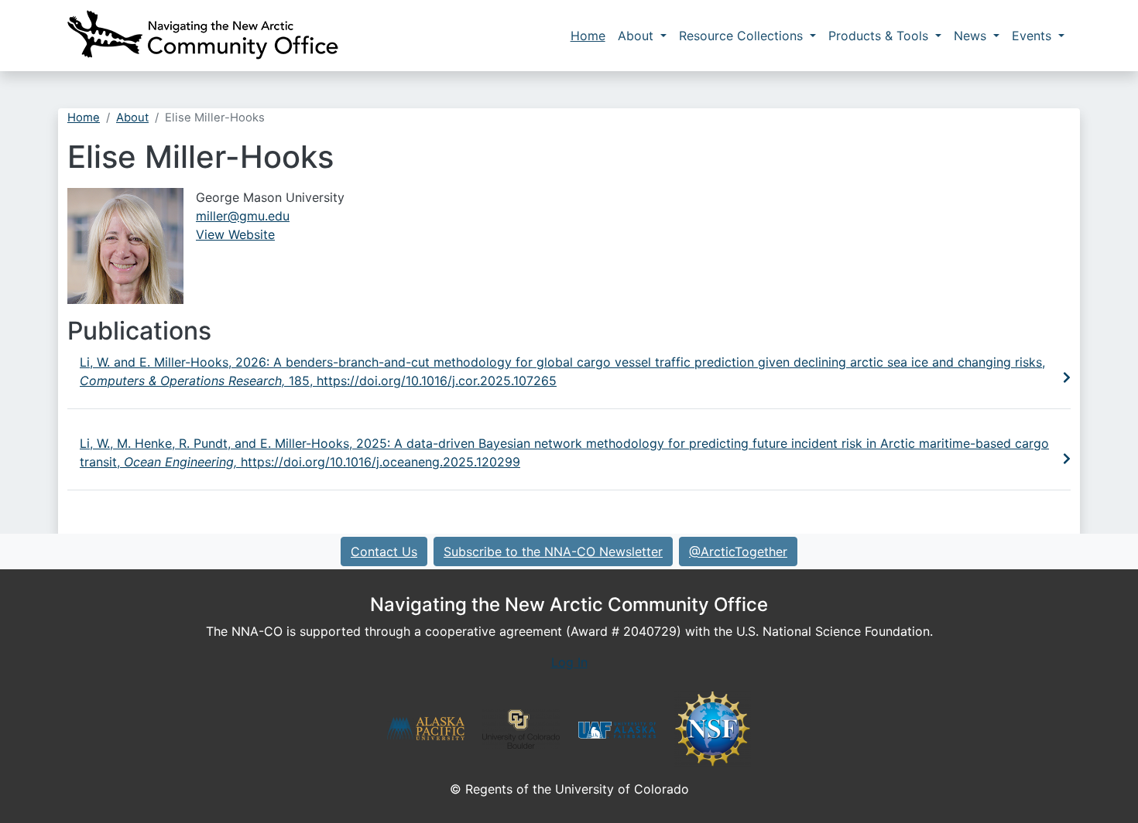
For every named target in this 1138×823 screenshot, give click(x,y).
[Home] (202, 35)
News (972, 35)
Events (1033, 35)
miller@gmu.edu (243, 216)
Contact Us (384, 551)
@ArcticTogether (738, 551)
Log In (569, 662)
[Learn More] (1067, 377)
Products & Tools (880, 35)
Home (588, 35)
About (637, 35)
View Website (235, 234)
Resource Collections (743, 35)
